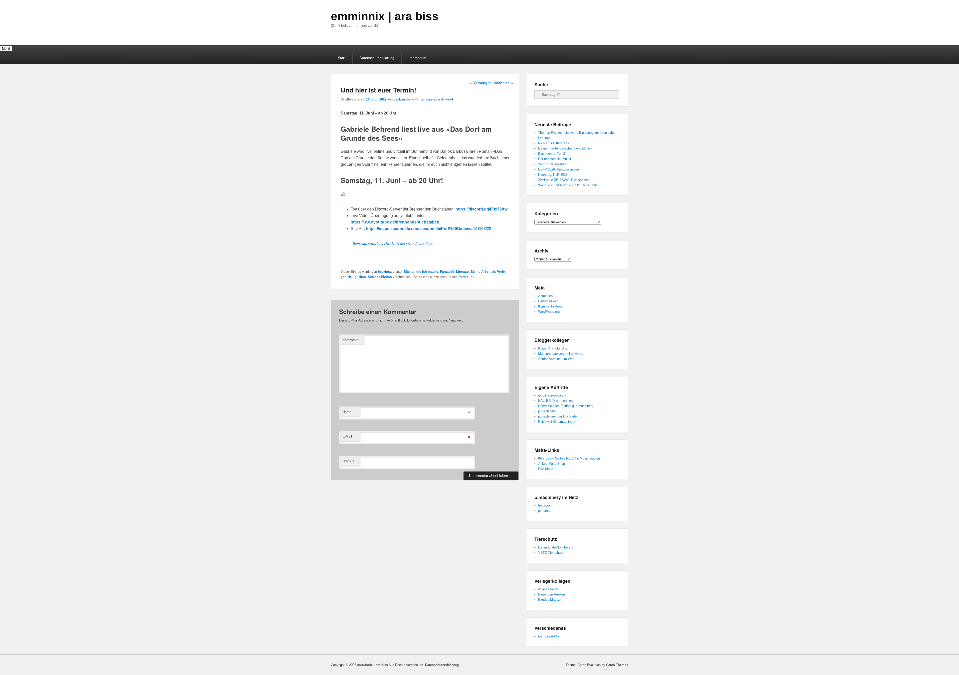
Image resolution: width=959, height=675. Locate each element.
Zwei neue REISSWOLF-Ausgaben (563, 180)
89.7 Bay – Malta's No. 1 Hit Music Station (569, 458)
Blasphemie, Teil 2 (551, 154)
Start (341, 58)
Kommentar (352, 340)
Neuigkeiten (357, 277)
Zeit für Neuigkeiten (552, 164)
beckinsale (402, 99)
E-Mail (347, 436)
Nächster (503, 83)
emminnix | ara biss (385, 16)
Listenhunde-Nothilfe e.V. (556, 547)
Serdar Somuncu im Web (556, 359)
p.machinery (547, 411)
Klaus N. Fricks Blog (553, 348)
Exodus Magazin (550, 600)
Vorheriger (480, 83)
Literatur (462, 272)
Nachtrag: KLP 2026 (552, 174)
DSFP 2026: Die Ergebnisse (558, 169)
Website (348, 461)
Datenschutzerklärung (377, 58)
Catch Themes (617, 665)
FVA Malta (545, 469)
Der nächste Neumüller (554, 159)
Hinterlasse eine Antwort (434, 99)
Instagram (545, 505)
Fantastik (447, 272)
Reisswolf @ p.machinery (556, 422)
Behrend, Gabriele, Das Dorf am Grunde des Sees (393, 243)
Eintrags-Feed (548, 301)
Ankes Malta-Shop (551, 464)
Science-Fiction (380, 277)
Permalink (466, 277)
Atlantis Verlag (548, 589)
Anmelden (545, 296)
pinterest (544, 510)
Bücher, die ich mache (421, 272)
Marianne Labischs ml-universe (560, 354)
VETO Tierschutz (550, 552)
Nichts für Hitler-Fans (553, 143)
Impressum (417, 58)
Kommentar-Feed (550, 306)
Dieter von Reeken (551, 594)
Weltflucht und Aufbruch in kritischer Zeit (567, 185)
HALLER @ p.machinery (556, 400)
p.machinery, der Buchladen (558, 416)
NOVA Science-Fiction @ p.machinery (565, 406)
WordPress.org (549, 312)
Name (347, 412)
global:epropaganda (552, 395)
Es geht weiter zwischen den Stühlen (565, 148)
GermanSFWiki (549, 636)
